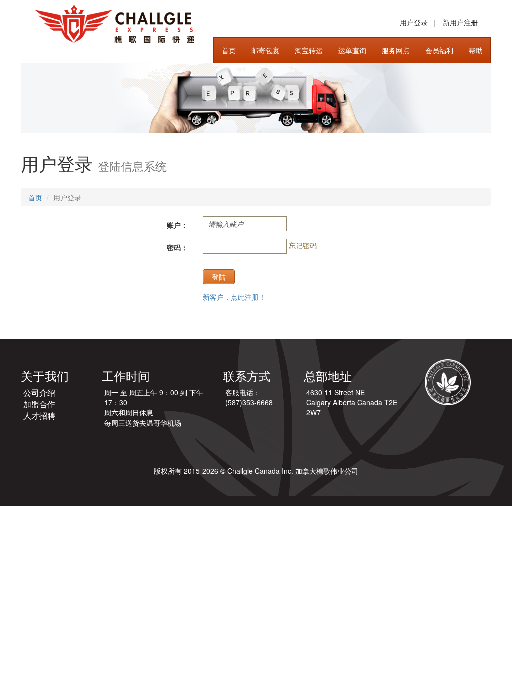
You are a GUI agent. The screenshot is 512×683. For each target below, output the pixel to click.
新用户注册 (460, 23)
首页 (35, 197)
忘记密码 (303, 245)
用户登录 (414, 23)
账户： (177, 225)
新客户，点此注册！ (234, 297)
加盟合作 (40, 404)
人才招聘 (40, 416)
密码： (177, 247)
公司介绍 (40, 392)
